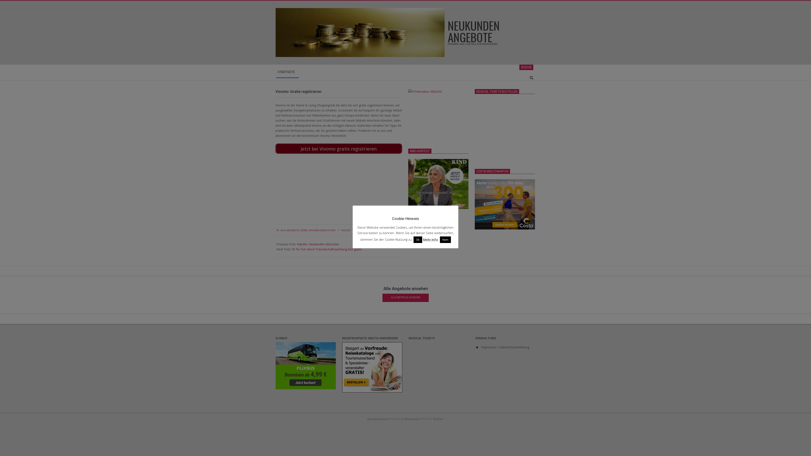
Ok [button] (418, 240)
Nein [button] (445, 240)
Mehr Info (430, 239)
